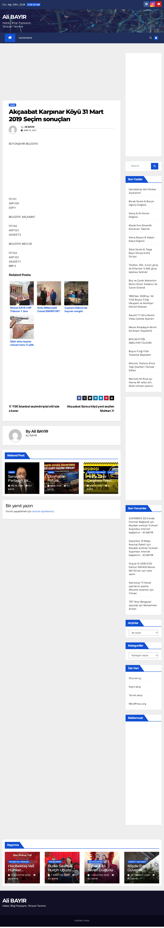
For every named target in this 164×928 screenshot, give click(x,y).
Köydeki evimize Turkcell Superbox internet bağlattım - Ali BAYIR (143, 529)
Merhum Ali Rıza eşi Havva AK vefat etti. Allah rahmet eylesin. (141, 382)
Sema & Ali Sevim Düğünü (100, 868)
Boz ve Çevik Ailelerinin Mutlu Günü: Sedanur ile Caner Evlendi (143, 284)
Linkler (86, 920)
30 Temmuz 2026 (140, 875)
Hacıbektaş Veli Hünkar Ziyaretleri (21, 870)
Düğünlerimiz (55, 862)
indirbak (78, 920)
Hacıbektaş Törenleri (19, 862)
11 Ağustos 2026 (21, 875)
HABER (12, 105)
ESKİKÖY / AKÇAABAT (96, 472)
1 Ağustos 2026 (100, 875)
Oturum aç (135, 678)
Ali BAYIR (14, 16)
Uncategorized (95, 862)
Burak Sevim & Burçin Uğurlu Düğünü (60, 870)
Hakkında (25, 37)
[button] (150, 37)
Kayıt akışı (135, 686)
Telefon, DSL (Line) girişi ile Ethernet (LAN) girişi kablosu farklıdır (143, 268)
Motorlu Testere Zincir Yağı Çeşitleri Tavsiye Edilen (142, 367)
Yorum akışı (135, 695)
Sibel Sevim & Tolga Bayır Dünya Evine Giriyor (140, 253)
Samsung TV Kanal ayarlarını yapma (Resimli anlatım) (140, 586)
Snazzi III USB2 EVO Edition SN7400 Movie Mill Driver (142, 567)
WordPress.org (137, 703)
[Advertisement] (61, 76)
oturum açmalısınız (43, 511)
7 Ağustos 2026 (60, 875)
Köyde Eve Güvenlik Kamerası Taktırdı (136, 872)
